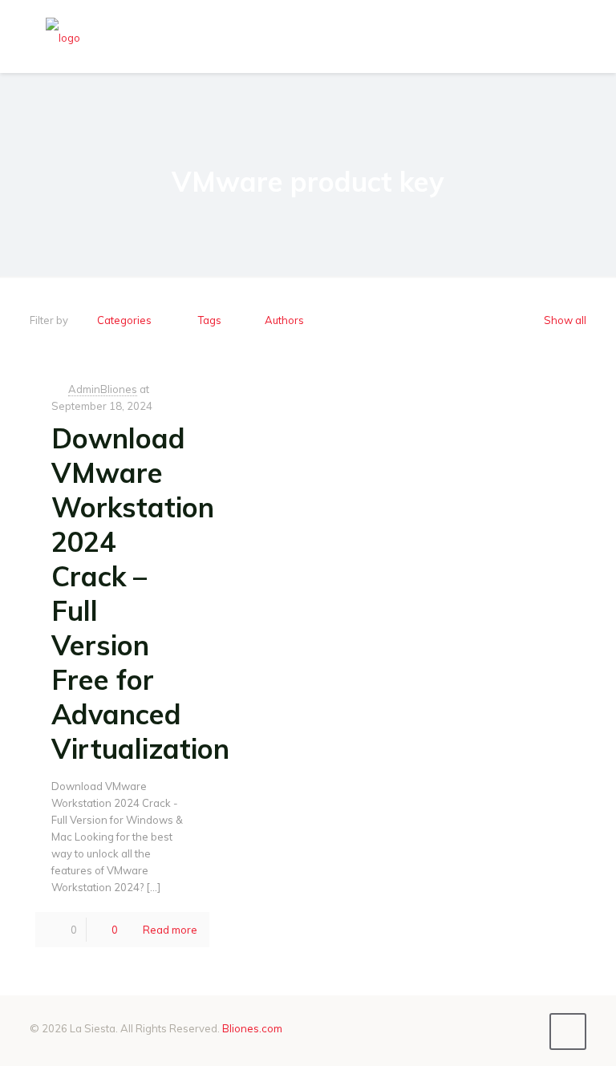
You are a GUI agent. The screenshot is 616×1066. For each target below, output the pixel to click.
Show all (565, 320)
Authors (284, 320)
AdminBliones (102, 389)
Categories (124, 320)
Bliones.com (252, 1028)
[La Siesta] (63, 36)
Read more (170, 929)
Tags (209, 320)
